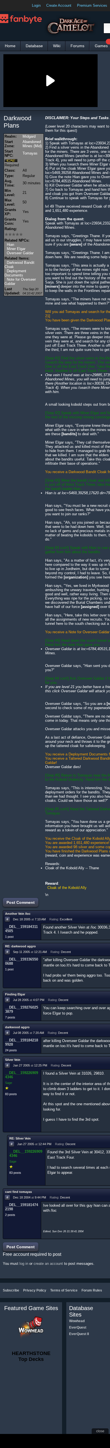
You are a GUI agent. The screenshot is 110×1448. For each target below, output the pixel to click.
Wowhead (77, 1321)
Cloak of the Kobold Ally (67, 888)
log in (23, 1263)
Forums (77, 46)
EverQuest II (79, 1334)
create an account (48, 1263)
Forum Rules (92, 1290)
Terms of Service (64, 1290)
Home (10, 46)
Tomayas (30, 153)
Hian (10, 244)
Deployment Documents (15, 273)
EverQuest (77, 1327)
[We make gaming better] (18, 5)
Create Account (58, 5)
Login (36, 5)
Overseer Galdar (20, 253)
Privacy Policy (34, 1290)
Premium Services (92, 5)
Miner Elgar (16, 249)
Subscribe (11, 1290)
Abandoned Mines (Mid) (32, 144)
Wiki (56, 46)
